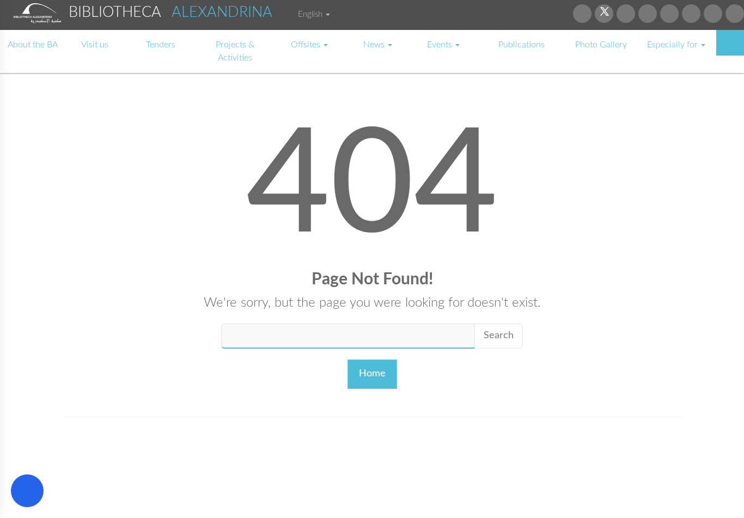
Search (499, 335)
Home (372, 374)
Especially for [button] (673, 44)
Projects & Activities (235, 51)
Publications (521, 44)
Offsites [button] (306, 44)
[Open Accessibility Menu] (27, 490)
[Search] (730, 43)
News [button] (375, 44)
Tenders (160, 44)
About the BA (33, 44)
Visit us (94, 44)
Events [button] (440, 44)
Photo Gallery (601, 44)
